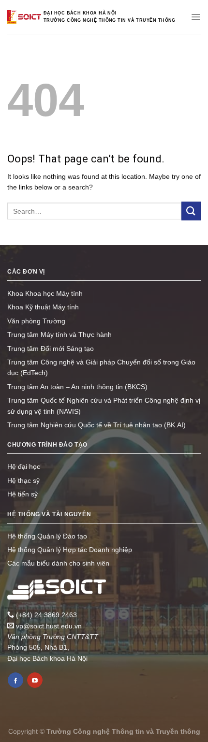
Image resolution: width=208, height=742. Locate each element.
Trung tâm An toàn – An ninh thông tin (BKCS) (77, 387)
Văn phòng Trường (36, 321)
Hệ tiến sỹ (22, 494)
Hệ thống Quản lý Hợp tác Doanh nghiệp (69, 549)
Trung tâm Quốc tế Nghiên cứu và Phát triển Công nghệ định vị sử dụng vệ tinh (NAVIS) (103, 405)
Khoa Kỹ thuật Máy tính (43, 307)
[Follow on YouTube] (35, 680)
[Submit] (191, 211)
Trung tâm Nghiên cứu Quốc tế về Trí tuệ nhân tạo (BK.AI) (96, 425)
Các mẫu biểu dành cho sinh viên (58, 563)
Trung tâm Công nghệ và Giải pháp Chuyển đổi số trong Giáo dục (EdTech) (101, 367)
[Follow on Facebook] (15, 680)
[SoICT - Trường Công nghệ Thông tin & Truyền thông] (24, 17)
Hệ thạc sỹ (23, 480)
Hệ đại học (23, 466)
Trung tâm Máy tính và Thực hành (59, 334)
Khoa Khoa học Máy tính (45, 293)
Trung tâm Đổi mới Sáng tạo (50, 348)
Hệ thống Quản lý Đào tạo (47, 536)
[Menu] (196, 17)
